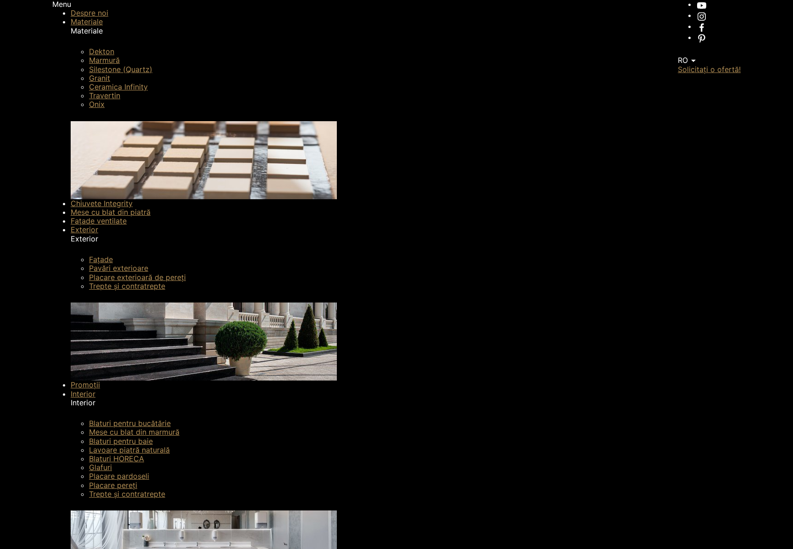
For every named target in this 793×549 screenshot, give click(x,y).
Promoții (85, 384)
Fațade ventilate (99, 220)
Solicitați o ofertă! (709, 69)
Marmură (104, 60)
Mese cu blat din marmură (134, 432)
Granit (99, 78)
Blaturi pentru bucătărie (130, 423)
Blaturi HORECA (116, 458)
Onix (97, 104)
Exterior (84, 229)
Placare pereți (113, 485)
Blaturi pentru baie (121, 441)
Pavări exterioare (118, 268)
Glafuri (100, 467)
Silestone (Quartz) (120, 69)
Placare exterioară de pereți (137, 277)
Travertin (104, 95)
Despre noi (89, 12)
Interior (83, 393)
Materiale (87, 21)
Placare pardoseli (119, 476)
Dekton (101, 51)
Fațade (101, 259)
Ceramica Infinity (118, 86)
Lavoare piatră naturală (129, 449)
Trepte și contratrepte (127, 286)
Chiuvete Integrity (102, 203)
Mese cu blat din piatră (111, 212)
